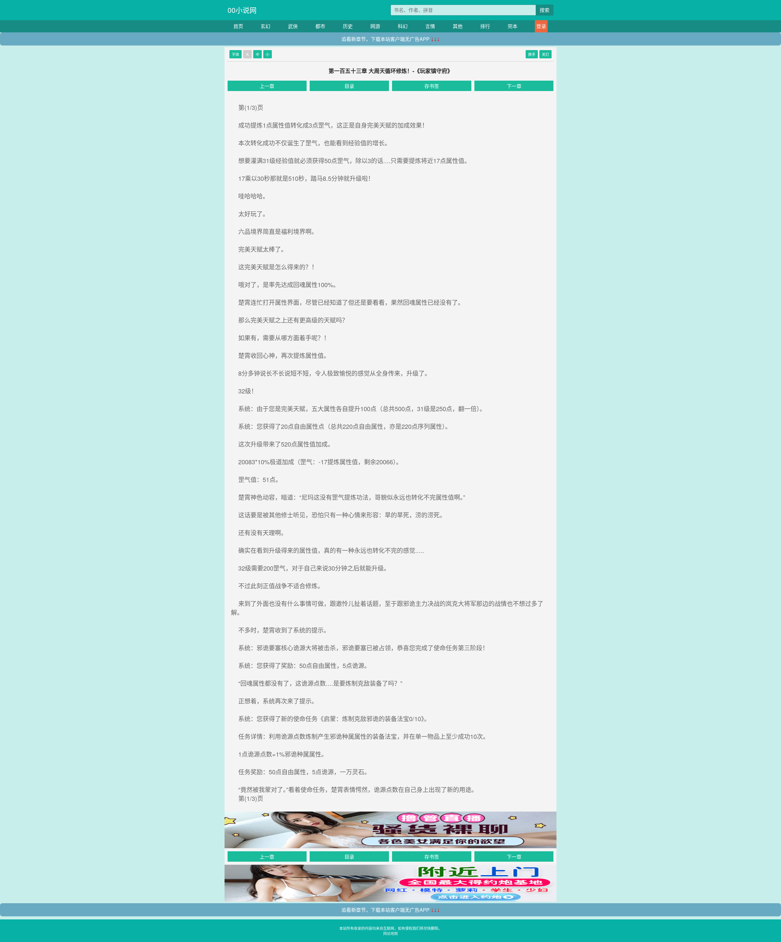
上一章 (267, 85)
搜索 (544, 9)
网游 (375, 26)
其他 (457, 26)
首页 (238, 26)
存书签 (431, 85)
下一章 (514, 85)
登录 (541, 26)
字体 (235, 54)
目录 (349, 85)
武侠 (293, 26)
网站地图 (390, 933)
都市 (320, 26)
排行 (485, 26)
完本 (512, 26)
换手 (531, 54)
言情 (430, 26)
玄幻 (265, 26)
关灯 (545, 54)
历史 (348, 26)
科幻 (403, 26)
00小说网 (242, 10)
